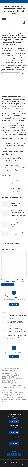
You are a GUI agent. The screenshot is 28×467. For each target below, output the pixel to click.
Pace (14, 390)
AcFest (7, 368)
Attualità (6, 373)
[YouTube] (19, 454)
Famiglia (23, 384)
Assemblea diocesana (6, 372)
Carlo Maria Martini (5, 380)
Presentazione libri (19, 396)
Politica (18, 394)
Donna (17, 382)
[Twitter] (12, 454)
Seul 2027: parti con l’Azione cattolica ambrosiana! (16, 316)
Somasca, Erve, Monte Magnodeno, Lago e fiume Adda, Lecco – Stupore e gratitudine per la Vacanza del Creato (18, 214)
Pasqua (15, 392)
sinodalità (5, 399)
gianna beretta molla (6, 387)
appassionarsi (5, 370)
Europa (18, 384)
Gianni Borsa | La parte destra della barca (18, 223)
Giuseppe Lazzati (20, 387)
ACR (11, 368)
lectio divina (5, 390)
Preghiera (10, 396)
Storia (3, 401)
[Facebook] (8, 454)
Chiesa (12, 380)
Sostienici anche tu (14, 351)
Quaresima (6, 397)
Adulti (4, 19)
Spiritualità (22, 399)
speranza (14, 399)
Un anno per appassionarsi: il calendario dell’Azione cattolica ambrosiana (18, 203)
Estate (15, 183)
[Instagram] (15, 454)
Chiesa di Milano (8, 382)
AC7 (3, 368)
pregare (4, 396)
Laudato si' (5, 389)
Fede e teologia (6, 386)
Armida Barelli (15, 370)
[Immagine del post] (5, 204)
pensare (20, 392)
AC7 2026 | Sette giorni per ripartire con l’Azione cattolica (18, 231)
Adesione (16, 368)
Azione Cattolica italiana (12, 378)
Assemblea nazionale (16, 372)
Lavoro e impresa (14, 389)
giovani (13, 387)
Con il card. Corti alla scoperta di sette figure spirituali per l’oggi (16, 336)
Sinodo (10, 399)
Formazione (17, 385)
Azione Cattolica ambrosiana (10, 376)
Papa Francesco (7, 392)
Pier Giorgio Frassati (8, 394)
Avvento (13, 374)
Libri (10, 390)
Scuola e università (17, 397)
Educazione (5, 384)
